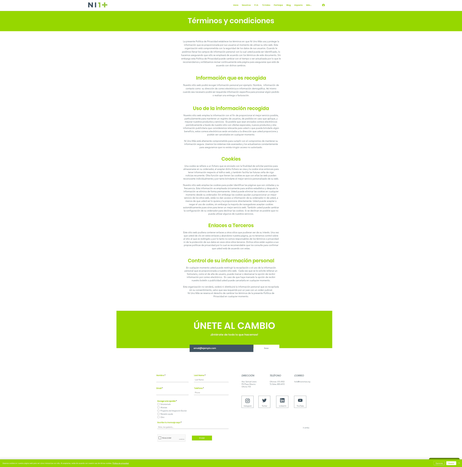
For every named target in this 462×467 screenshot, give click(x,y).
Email (159, 388)
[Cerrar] (459, 463)
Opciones (439, 463)
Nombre (160, 375)
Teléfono (198, 388)
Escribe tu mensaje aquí (168, 422)
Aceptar (451, 463)
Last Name (199, 375)
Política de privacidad (120, 463)
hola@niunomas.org (302, 381)
